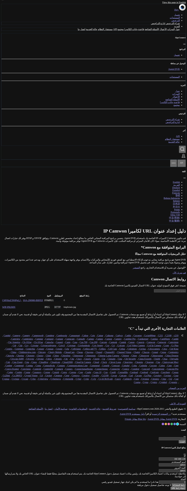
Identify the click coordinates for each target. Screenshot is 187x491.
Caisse (100, 335)
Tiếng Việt (175, 215)
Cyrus (145, 382)
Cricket (48, 375)
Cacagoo (138, 335)
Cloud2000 (67, 362)
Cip (103, 359)
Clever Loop (115, 362)
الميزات (171, 29)
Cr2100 (105, 375)
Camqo (90, 339)
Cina (120, 359)
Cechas (142, 349)
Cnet (176, 365)
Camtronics (27, 339)
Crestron (58, 375)
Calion (85, 335)
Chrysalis (174, 359)
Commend (95, 365)
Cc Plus (174, 345)
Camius (154, 339)
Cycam (25, 379)
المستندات (175, 17)
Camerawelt (37, 335)
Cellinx (102, 349)
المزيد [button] (177, 26)
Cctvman (71, 345)
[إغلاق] (184, 44)
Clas (158, 362)
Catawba (49, 342)
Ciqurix (87, 359)
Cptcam (123, 375)
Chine (134, 355)
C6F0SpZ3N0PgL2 (11, 300)
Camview (15, 339)
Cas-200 (93, 342)
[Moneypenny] (169, 424)
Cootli (113, 372)
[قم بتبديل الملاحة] (173, 163)
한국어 (176, 206)
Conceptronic (158, 369)
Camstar (39, 339)
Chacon (145, 352)
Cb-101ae (38, 342)
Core (80, 372)
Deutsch (176, 187)
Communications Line (77, 365)
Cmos (34, 362)
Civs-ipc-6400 (17, 359)
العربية (176, 185)
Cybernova (56, 379)
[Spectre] (177, 424)
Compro (61, 365)
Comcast (116, 365)
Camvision (173, 342)
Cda (20, 345)
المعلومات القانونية (78, 409)
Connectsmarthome (84, 369)
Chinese (125, 355)
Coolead (144, 372)
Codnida (143, 365)
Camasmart (74, 335)
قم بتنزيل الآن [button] (179, 273)
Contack (59, 369)
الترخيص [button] (175, 20)
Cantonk (113, 342)
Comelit (105, 365)
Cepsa (163, 352)
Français (176, 193)
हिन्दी (178, 195)
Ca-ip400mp (150, 335)
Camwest (161, 342)
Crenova (75, 375)
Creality (95, 375)
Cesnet (155, 352)
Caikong (109, 335)
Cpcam (138, 375)
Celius (122, 349)
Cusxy (118, 379)
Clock (104, 362)
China (13, 352)
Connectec (115, 369)
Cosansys (37, 372)
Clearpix (139, 362)
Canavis (140, 342)
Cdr (14, 345)
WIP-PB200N (8, 307)
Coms (38, 365)
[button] (183, 158)
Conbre (8, 365)
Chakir (137, 352)
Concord (146, 369)
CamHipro (165, 339)
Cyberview (43, 379)
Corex (64, 372)
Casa (75, 342)
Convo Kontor (12, 369)
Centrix (9, 349)
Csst (176, 379)
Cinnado (111, 359)
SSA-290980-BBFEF (33, 300)
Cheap (80, 352)
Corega (72, 372)
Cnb (8, 362)
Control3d (48, 369)
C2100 (168, 335)
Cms (27, 362)
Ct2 (170, 379)
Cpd (131, 375)
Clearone (149, 362)
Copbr (88, 372)
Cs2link (6, 375)
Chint (48, 355)
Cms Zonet (17, 362)
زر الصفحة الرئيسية (161, 414)
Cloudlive (43, 362)
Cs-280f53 (17, 375)
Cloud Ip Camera (83, 362)
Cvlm (86, 379)
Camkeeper (143, 339)
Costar (27, 372)
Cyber (78, 379)
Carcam (103, 342)
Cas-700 (83, 342)
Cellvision (76, 349)
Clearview (128, 362)
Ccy (26, 345)
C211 (160, 335)
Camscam (70, 339)
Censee (40, 349)
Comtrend (19, 365)
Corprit (55, 372)
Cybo (33, 379)
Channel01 (110, 352)
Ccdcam (121, 345)
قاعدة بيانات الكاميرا (134, 29)
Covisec (167, 375)
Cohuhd (125, 365)
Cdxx (164, 349)
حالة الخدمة (91, 29)
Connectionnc (101, 369)
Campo (99, 339)
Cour (176, 375)
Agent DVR (174, 69)
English (176, 182)
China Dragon (171, 355)
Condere (135, 369)
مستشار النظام (105, 29)
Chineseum (78, 355)
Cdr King (174, 349)
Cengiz (59, 349)
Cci (113, 345)
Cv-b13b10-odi (105, 379)
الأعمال (163, 29)
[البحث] (182, 149)
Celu (67, 349)
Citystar (40, 359)
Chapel (99, 352)
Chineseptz (90, 355)
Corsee (47, 372)
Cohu (134, 365)
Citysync (30, 359)
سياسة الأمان (60, 409)
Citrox (49, 359)
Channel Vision (124, 352)
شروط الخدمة (109, 409)
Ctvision (145, 379)
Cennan (49, 349)
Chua (164, 359)
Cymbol (163, 382)
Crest (66, 375)
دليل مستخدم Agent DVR (132, 414)
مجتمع (121, 29)
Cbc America (14, 342)
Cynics (154, 382)
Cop (106, 372)
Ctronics (155, 379)
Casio (67, 342)
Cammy (118, 339)
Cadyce (119, 335)
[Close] (184, 454)
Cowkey (158, 375)
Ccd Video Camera (136, 345)
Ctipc (163, 379)
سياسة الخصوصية (126, 409)
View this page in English (174, 2)
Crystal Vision (31, 375)
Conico (125, 369)
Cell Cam (112, 349)
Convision (26, 369)
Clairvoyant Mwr (170, 362)
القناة (183, 479)
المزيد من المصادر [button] (177, 388)
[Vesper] (163, 424)
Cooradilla (123, 372)
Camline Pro (130, 339)
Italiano (176, 201)
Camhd (7, 335)
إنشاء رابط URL (178, 488)
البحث (182, 442)
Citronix (58, 359)
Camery (26, 335)
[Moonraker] (174, 424)
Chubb (157, 359)
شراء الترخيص (173, 23)
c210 (176, 335)
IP (185, 456)
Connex (69, 369)
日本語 (176, 203)
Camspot (49, 339)
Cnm (169, 365)
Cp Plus (147, 375)
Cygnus (5, 379)
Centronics (173, 352)
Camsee (59, 339)
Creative (86, 375)
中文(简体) (174, 217)
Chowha (10, 355)
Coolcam (154, 372)
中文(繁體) (174, 220)
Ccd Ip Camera (154, 345)
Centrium (19, 349)
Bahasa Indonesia (172, 198)
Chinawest (144, 355)
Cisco (79, 359)
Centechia (30, 349)
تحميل (177, 15)
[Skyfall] (171, 424)
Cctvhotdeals (84, 345)
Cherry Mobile (55, 352)
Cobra (162, 365)
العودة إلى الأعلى (178, 403)
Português (175, 212)
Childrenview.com (27, 352)
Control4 (37, 369)
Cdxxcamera (154, 349)
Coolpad (134, 372)
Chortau (20, 355)
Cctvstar (34, 345)
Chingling (65, 355)
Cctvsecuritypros (48, 345)
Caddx (128, 335)
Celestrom (132, 349)
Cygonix (173, 382)
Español (176, 190)
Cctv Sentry (97, 345)
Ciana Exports (144, 359)
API (115, 29)
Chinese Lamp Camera (108, 355)
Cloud (96, 362)
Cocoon (153, 365)
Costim (18, 372)
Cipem (96, 359)
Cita (72, 359)
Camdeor (50, 335)
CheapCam (69, 352)
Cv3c (93, 379)
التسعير (136, 267)
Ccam (166, 345)
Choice (40, 355)
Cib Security (130, 359)
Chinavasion (157, 355)
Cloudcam (55, 362)
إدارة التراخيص (158, 23)
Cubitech (127, 379)
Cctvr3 (62, 345)
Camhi (175, 339)
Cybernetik (68, 379)
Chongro (30, 355)
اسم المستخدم (179, 462)
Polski (177, 209)
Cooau (175, 372)
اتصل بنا (81, 29)
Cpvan (114, 375)
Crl (41, 375)
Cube (136, 379)
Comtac (29, 365)
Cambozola (62, 335)
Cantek (123, 342)
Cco (107, 345)
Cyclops (15, 379)
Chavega (89, 352)
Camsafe (81, 339)
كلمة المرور (180, 468)
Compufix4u (49, 365)
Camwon (151, 342)
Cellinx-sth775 (90, 349)
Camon (108, 339)
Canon (131, 342)
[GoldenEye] (166, 424)
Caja (93, 335)
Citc (66, 359)
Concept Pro (172, 369)
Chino (56, 355)
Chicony (42, 352)
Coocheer (165, 372)
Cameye (16, 335)
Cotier (10, 372)
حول (177, 29)
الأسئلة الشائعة (152, 29)
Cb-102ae (27, 342)
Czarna (137, 382)
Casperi (59, 342)
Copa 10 (97, 372)
